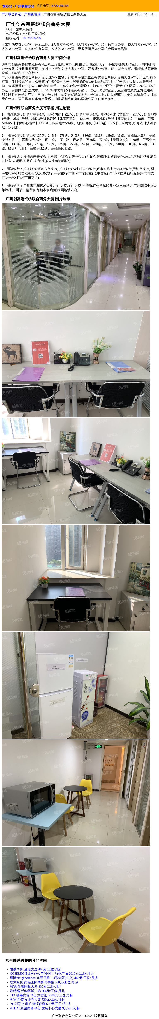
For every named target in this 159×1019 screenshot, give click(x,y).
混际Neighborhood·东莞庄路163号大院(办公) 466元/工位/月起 (54, 978)
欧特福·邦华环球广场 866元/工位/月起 (37, 991)
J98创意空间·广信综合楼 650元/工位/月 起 (40, 1004)
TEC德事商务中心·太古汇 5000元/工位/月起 (41, 995)
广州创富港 (32, 14)
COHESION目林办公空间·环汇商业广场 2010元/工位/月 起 (52, 973)
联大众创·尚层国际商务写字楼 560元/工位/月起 (44, 982)
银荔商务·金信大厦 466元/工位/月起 (35, 969)
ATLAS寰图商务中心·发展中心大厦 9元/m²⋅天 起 (45, 1008)
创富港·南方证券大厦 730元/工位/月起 (37, 999)
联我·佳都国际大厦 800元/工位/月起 (35, 986)
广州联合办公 (12, 14)
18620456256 (59, 5)
